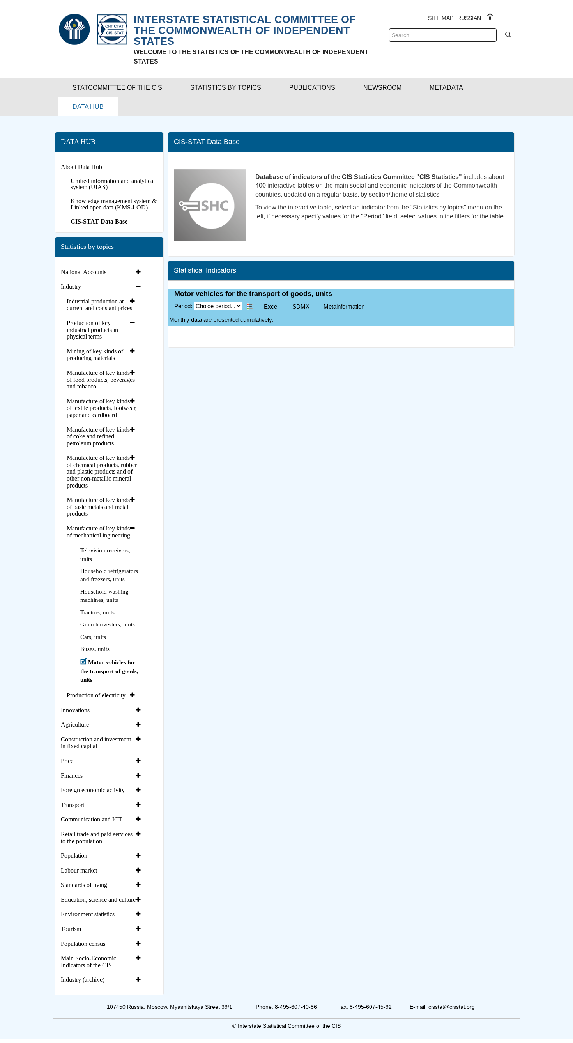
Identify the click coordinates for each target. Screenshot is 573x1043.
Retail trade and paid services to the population (97, 837)
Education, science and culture (98, 899)
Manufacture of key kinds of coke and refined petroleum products (98, 436)
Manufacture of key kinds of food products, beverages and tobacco (101, 379)
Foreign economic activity (93, 790)
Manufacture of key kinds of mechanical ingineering (98, 532)
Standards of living (84, 885)
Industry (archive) (82, 979)
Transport (72, 805)
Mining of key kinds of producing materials (95, 355)
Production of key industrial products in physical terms (92, 329)
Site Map (440, 18)
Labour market (79, 870)
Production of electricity (96, 695)
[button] (117, 87)
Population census (83, 943)
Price (67, 760)
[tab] (102, 272)
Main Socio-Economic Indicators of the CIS (88, 961)
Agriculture (75, 724)
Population (74, 855)
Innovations (75, 710)
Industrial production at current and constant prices (99, 305)
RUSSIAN (469, 18)
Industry (71, 286)
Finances (72, 775)
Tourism (71, 929)
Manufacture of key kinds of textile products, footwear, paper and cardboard (102, 408)
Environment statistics (88, 914)
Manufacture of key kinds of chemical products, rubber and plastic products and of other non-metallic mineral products (102, 471)
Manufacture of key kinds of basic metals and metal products (98, 507)
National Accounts (83, 272)
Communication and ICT (91, 819)
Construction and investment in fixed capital (96, 743)
